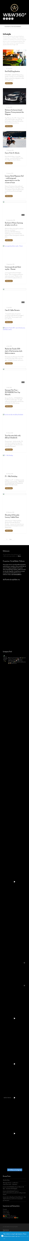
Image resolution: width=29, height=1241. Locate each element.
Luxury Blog (6, 1212)
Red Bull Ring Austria (12, 71)
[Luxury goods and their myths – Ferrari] (14, 253)
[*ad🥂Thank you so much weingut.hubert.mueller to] (14, 768)
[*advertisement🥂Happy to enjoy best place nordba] (14, 950)
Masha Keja (6, 1180)
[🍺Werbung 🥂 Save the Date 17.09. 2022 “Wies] (14, 927)
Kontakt (5, 1209)
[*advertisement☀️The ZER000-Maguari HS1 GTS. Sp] (14, 973)
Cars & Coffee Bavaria (12, 310)
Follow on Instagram (15, 1170)
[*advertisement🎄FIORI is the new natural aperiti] (14, 813)
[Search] (23, 26)
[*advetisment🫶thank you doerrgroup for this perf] (14, 722)
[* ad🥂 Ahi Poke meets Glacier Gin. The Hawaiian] (14, 1156)
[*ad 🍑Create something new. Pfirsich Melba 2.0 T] (14, 1064)
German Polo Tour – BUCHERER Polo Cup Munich (12, 392)
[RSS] (12, 18)
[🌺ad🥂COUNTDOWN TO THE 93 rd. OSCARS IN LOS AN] (14, 1133)
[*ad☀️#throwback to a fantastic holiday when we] (14, 791)
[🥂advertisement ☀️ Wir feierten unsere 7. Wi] (14, 836)
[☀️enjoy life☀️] (14, 882)
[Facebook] (7, 18)
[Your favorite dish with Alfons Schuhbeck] (14, 422)
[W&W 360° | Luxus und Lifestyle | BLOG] (14, 10)
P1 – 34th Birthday (11, 476)
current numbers (16, 574)
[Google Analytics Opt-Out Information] (2, 1236)
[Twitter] (4, 18)
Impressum (6, 1211)
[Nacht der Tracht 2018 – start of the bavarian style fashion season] (14, 335)
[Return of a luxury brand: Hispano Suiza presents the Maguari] (14, 96)
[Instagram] (9, 18)
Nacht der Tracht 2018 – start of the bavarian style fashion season (13, 351)
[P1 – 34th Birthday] (14, 463)
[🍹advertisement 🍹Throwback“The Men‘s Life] (14, 996)
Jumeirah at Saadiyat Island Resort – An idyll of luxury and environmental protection (14, 1198)
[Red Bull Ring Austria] (14, 58)
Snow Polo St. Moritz (12, 153)
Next (10, 539)
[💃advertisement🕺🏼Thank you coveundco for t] (14, 859)
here (19, 556)
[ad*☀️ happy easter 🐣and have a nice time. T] (14, 904)
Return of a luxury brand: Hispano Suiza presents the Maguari (14, 112)
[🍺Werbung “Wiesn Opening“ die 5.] (14, 1087)
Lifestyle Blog (6, 1214)
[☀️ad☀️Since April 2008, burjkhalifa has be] (14, 677)
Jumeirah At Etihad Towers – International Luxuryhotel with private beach (14, 1192)
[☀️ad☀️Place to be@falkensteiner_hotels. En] (14, 699)
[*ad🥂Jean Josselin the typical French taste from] (14, 1018)
